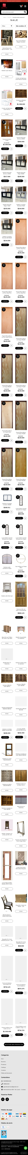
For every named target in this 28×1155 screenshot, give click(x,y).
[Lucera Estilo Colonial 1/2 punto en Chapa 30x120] (25, 518)
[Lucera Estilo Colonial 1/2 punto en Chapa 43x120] (11, 547)
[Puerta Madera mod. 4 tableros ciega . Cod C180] (25, 1034)
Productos (3, 1064)
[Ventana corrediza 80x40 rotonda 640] (11, 737)
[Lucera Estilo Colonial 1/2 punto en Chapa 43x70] (25, 547)
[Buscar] (25, 12)
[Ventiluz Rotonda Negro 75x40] (11, 213)
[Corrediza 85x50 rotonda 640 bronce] (25, 737)
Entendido (24, 1153)
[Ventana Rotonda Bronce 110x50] (11, 181)
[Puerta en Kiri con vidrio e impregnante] (25, 617)
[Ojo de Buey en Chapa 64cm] (25, 576)
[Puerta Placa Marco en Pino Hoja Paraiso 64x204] (11, 345)
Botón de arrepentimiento (13, 1146)
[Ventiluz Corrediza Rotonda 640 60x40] (11, 245)
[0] (21, 6)
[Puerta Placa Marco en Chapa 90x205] (11, 489)
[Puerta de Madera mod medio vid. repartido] (11, 991)
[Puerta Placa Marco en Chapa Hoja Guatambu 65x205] (11, 440)
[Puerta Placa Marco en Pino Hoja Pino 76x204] (11, 301)
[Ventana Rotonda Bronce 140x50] (25, 146)
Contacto (3, 1070)
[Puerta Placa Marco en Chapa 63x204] (25, 489)
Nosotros (3, 1061)
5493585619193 (7, 1081)
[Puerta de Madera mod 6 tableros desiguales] (25, 993)
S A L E (9, 17)
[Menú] (25, 6)
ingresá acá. (4, 1146)
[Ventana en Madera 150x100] (25, 108)
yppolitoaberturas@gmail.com (10, 1086)
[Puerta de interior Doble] (11, 149)
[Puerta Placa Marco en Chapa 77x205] (25, 395)
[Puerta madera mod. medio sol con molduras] (11, 1036)
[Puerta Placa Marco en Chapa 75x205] (25, 442)
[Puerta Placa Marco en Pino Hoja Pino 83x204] (25, 301)
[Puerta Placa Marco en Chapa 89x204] (11, 395)
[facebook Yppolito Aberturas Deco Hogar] (7, 1099)
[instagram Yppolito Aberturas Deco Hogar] (2, 1099)
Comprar (19, 395)
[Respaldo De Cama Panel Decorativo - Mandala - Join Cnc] (25, 950)
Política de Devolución (6, 1073)
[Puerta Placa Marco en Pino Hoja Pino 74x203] (25, 257)
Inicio (4, 17)
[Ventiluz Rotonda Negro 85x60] (25, 181)
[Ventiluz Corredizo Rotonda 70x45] (25, 213)
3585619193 (6, 1084)
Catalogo (3, 1067)
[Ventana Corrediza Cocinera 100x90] (11, 512)
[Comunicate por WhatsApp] (25, 1148)
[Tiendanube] (5, 1149)
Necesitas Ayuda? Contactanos (14, 1)
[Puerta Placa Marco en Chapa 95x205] (25, 348)
